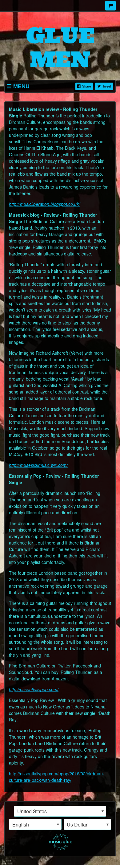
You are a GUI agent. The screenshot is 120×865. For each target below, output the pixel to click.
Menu (21, 86)
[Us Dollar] (87, 824)
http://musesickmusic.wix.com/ (38, 465)
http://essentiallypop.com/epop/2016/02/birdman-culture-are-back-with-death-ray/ (56, 776)
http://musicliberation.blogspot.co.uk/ (44, 204)
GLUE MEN (60, 47)
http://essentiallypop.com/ (33, 689)
